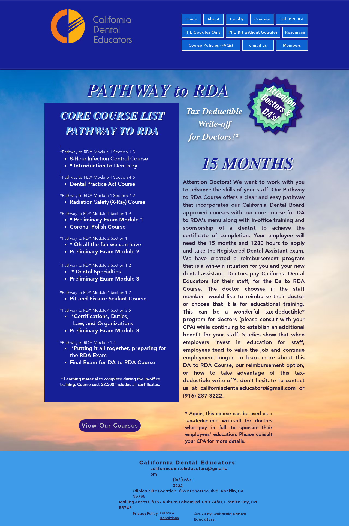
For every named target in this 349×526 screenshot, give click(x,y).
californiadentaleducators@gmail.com (248, 388)
